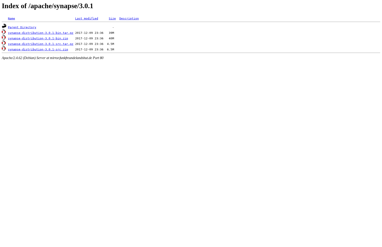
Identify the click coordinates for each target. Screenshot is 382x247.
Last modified (86, 18)
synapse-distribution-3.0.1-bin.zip (38, 38)
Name (11, 18)
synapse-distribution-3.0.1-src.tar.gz (40, 44)
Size (112, 18)
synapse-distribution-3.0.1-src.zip (38, 49)
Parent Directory (22, 27)
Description (129, 18)
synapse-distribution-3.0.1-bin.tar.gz (40, 32)
